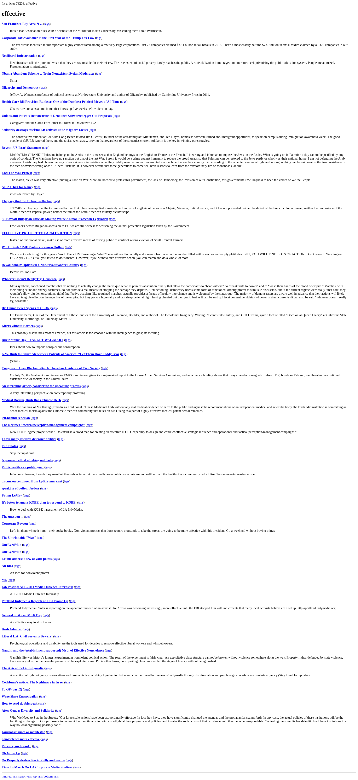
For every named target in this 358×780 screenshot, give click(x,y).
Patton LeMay (12, 495)
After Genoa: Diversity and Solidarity (28, 710)
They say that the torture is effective (27, 201)
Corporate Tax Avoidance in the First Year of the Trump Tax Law (48, 38)
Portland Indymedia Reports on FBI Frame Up (35, 601)
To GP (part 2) (12, 689)
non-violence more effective (21, 739)
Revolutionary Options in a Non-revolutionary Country (40, 265)
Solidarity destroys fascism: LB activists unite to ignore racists (45, 130)
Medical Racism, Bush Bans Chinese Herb (31, 400)
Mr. (4, 580)
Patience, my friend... (16, 746)
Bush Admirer (12, 629)
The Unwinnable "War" (19, 537)
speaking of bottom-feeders (20, 488)
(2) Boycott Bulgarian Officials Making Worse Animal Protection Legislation (55, 219)
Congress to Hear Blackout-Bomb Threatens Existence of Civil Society (51, 368)
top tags (38, 776)
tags (47, 23)
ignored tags (10, 776)
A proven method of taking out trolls (27, 460)
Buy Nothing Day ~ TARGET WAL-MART (32, 340)
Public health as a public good (23, 467)
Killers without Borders (18, 326)
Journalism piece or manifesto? (23, 732)
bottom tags (51, 776)
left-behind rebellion (16, 418)
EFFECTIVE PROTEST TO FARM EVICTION (37, 233)
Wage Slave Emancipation (20, 696)
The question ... (12, 516)
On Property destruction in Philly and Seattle (33, 760)
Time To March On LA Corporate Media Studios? (37, 767)
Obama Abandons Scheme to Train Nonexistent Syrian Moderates (48, 73)
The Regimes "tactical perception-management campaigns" (43, 425)
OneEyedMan (11, 544)
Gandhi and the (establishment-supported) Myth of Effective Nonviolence (53, 650)
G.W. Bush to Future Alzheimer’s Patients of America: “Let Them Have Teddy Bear (60, 354)
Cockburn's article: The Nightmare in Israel (32, 682)
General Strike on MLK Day (22, 615)
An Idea (7, 566)
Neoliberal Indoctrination (19, 55)
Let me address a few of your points (27, 559)
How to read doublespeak (19, 703)
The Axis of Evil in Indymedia (23, 668)
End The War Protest (17, 173)
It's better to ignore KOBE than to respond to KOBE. (39, 502)
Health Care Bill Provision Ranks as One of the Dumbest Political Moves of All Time (60, 101)
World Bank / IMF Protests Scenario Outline (33, 247)
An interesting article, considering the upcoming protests (41, 386)
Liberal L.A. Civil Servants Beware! (27, 636)
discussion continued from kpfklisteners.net (32, 481)
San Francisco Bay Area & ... (22, 23)
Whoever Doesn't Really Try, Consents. (29, 279)
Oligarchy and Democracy (20, 87)
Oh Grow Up (11, 753)
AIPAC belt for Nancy (17, 187)
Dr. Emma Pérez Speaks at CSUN (26, 308)
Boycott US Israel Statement (21, 147)
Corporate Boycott (15, 523)
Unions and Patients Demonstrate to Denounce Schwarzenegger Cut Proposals (57, 115)
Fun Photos (10, 446)
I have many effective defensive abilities (29, 439)
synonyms (25, 776)
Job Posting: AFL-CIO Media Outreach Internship (37, 587)
